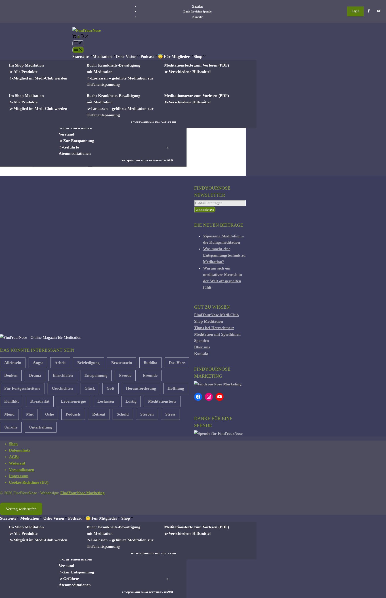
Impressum (18, 476)
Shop (198, 56)
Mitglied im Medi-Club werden (40, 78)
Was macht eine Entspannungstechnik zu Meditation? (224, 255)
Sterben (147, 414)
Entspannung (95, 375)
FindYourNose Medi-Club (216, 315)
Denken (10, 375)
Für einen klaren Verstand (75, 130)
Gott (110, 388)
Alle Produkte (25, 71)
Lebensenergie (73, 401)
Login (355, 11)
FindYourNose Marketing (82, 493)
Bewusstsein (121, 362)
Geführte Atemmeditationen (75, 150)
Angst (38, 362)
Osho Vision (126, 56)
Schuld (123, 414)
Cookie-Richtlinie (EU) (28, 482)
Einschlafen (63, 375)
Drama (35, 375)
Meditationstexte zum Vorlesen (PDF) (196, 65)
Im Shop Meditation (26, 65)
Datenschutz (19, 450)
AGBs (14, 456)
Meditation (102, 56)
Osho (49, 414)
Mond (9, 414)
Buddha (150, 362)
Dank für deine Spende (197, 11)
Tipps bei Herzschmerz (214, 328)
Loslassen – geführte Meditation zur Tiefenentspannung (120, 81)
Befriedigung (88, 362)
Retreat (98, 414)
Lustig (131, 401)
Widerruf (17, 463)
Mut (30, 414)
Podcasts (73, 414)
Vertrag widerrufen (21, 509)
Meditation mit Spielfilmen (217, 334)
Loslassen (105, 401)
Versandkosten (21, 469)
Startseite (80, 56)
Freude (125, 375)
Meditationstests (162, 401)
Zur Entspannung (78, 140)
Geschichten (62, 388)
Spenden (197, 6)
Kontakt (197, 17)
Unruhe (10, 427)
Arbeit (60, 362)
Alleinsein (12, 362)
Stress (170, 414)
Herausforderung (141, 388)
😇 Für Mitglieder (174, 56)
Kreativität (39, 401)
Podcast (147, 56)
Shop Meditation (208, 321)
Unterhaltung (40, 427)
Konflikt (11, 401)
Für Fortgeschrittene (22, 388)
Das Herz (177, 362)
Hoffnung (176, 388)
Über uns (202, 347)
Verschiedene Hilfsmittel (190, 71)
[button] (85, 37)
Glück (89, 388)
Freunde (150, 375)
